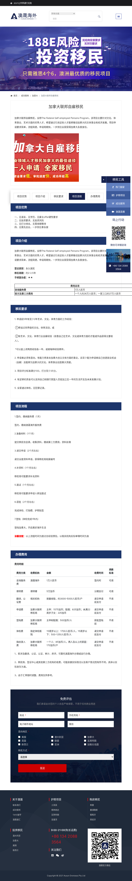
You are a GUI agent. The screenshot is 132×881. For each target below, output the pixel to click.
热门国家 (120, 187)
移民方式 (23, 750)
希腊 (92, 805)
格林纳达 (55, 810)
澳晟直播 (120, 211)
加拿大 (35, 95)
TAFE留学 (17, 815)
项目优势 (22, 196)
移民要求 (58, 196)
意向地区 (23, 731)
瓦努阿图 (55, 815)
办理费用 (95, 196)
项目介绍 (40, 196)
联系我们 (16, 805)
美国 (15, 845)
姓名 (23, 715)
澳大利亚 (16, 836)
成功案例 (25, 95)
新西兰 (16, 850)
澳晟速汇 (16, 819)
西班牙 (93, 819)
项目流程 (77, 196)
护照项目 (120, 195)
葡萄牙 (93, 815)
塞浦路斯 (94, 810)
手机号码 (74, 715)
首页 (15, 95)
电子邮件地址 (26, 724)
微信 (71, 724)
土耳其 (54, 805)
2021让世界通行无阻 (23, 3)
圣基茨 (54, 819)
